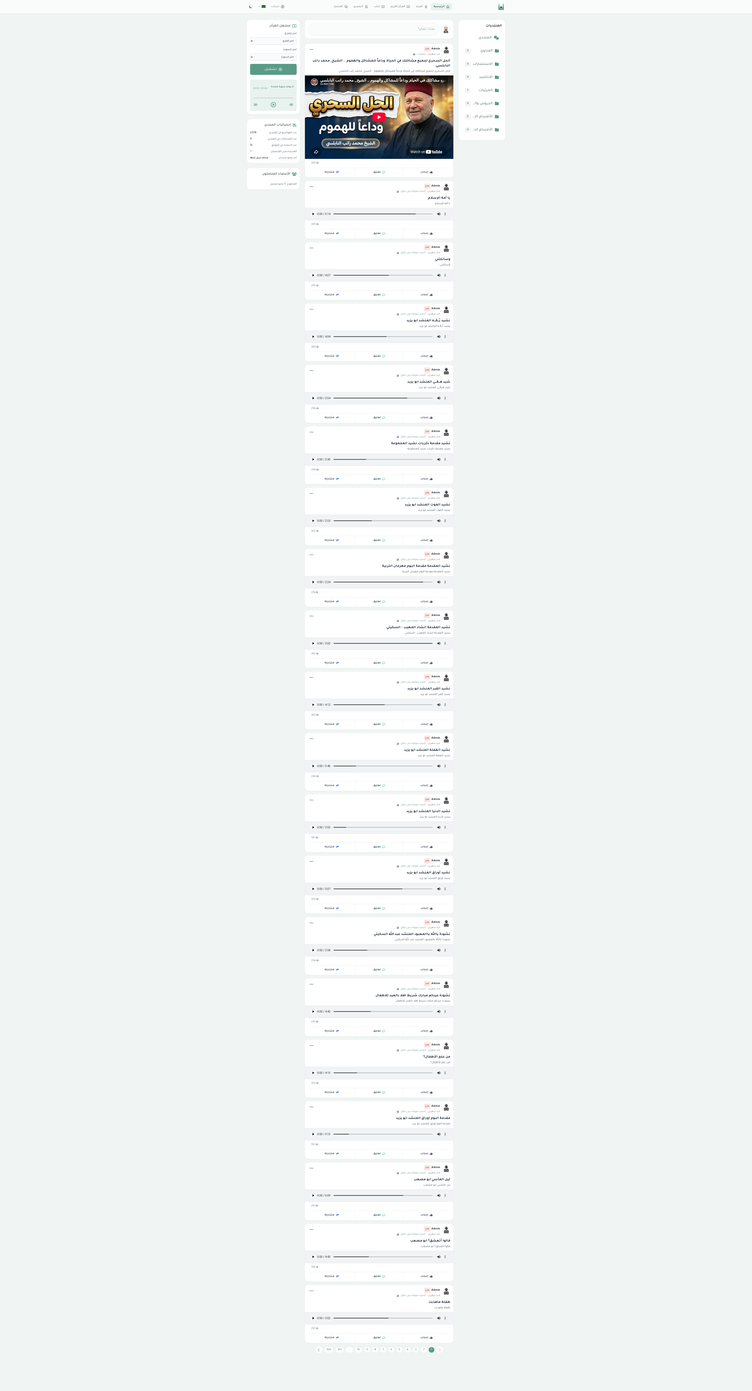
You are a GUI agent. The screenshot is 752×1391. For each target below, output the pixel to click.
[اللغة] (262, 6)
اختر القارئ (291, 33)
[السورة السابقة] (291, 104)
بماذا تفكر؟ (426, 29)
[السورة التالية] (255, 104)
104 (329, 1349)
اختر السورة (290, 49)
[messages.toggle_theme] (251, 6)
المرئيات (421, 54)
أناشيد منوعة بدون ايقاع (413, 191)
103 (340, 1349)
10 (358, 1349)
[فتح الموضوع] (311, 49)
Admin (435, 48)
